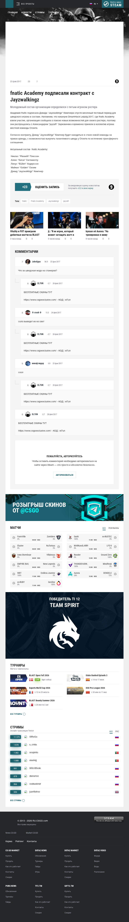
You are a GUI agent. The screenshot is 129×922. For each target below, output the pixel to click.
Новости (26, 12)
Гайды (37, 867)
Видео (97, 861)
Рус (117, 731)
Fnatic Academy (37, 201)
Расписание (99, 872)
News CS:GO (11, 833)
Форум (97, 856)
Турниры (53, 12)
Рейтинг (19, 842)
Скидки (9, 877)
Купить (9, 856)
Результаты (114, 528)
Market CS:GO (32, 833)
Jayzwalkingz (53, 201)
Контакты (32, 842)
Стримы (40, 12)
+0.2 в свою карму (85, 188)
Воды (96, 867)
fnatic (24, 201)
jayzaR (66, 201)
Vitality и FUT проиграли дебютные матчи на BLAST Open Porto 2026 (24, 233)
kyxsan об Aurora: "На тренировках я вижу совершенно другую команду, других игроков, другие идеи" (101, 233)
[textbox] (64, 271)
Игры (37, 872)
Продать (9, 861)
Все (104, 528)
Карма (9, 842)
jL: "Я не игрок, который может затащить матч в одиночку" (61, 233)
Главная (13, 12)
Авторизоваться (64, 475)
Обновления (40, 856)
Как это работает (13, 867)
